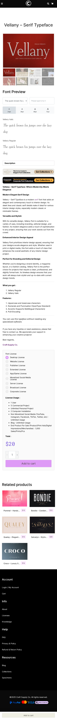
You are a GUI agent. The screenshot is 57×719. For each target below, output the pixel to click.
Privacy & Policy (9, 643)
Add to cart (28, 463)
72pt (47, 110)
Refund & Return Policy (12, 649)
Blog (4, 665)
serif (36, 199)
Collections (6, 671)
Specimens (7, 678)
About (4, 609)
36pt (22, 110)
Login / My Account (10, 587)
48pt (35, 110)
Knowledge (7, 622)
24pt (9, 110)
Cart (4, 593)
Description (10, 163)
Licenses (6, 615)
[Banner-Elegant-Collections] (28, 171)
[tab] (28, 163)
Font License (11, 354)
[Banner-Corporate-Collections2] (28, 180)
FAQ (4, 637)
